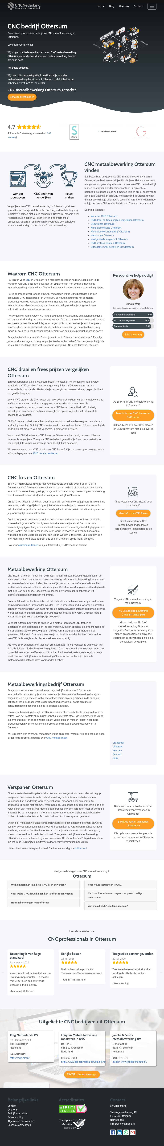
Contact (138, 6)
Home (101, 6)
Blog (111, 6)
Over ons (124, 6)
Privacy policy (15, 1117)
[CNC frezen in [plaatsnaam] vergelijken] (133, 493)
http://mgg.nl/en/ (20, 1058)
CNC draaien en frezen (45, 453)
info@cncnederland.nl (122, 1123)
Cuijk (115, 758)
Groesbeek (118, 742)
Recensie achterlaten (19, 1124)
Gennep (116, 754)
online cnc (80, 848)
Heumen (117, 750)
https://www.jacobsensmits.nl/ (129, 1061)
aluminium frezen (28, 545)
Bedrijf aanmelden (18, 1113)
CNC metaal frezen (56, 737)
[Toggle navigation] (152, 6)
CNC (27, 279)
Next (161, 972)
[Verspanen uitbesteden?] (133, 798)
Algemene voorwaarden (21, 1121)
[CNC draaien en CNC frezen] (133, 393)
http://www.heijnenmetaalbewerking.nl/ (83, 1061)
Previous (2, 972)
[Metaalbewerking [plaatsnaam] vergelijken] (133, 591)
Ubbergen (117, 746)
